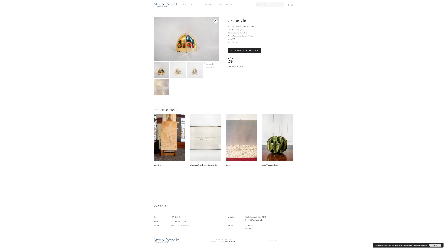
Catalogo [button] (195, 4)
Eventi (220, 4)
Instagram (249, 228)
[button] (215, 21)
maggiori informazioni (420, 245)
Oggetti (241, 66)
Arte (236, 66)
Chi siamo (208, 4)
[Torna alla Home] (166, 4)
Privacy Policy (273, 240)
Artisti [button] (229, 4)
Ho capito (435, 245)
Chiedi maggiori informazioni (244, 50)
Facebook (249, 225)
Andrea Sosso (229, 241)
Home (185, 4)
